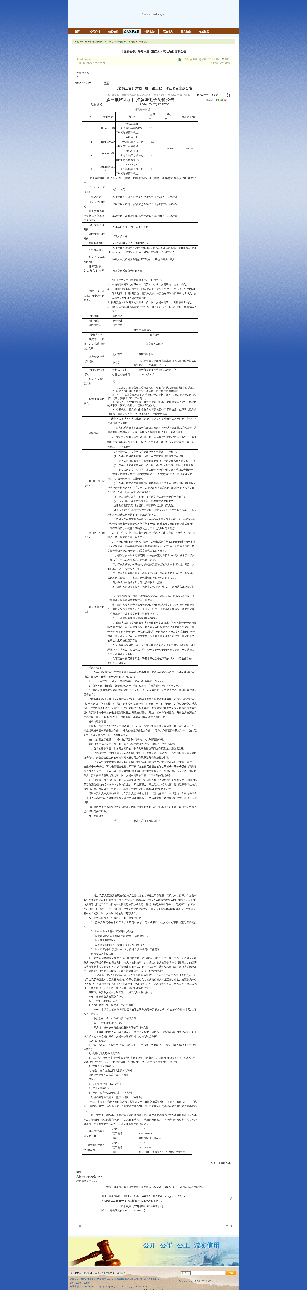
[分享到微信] (217, 100)
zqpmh (88, 59)
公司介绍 (95, 31)
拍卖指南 (186, 31)
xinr (192, 1281)
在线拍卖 (204, 31)
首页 (77, 31)
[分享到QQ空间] (221, 100)
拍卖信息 (113, 31)
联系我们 (121, 1273)
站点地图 (99, 1273)
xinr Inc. (215, 1281)
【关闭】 (216, 95)
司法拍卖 (168, 31)
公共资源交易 (131, 31)
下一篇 (229, 1226)
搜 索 (106, 82)
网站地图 (159, 1200)
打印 (204, 59)
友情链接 (110, 1273)
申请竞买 (226, 1163)
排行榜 (185, 59)
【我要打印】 (203, 95)
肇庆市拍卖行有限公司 (96, 41)
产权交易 (130, 41)
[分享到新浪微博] (225, 100)
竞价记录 (216, 1163)
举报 (227, 59)
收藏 (195, 59)
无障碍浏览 (82, 72)
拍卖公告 (150, 31)
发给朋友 (215, 59)
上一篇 (78, 1226)
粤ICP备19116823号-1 (113, 1200)
